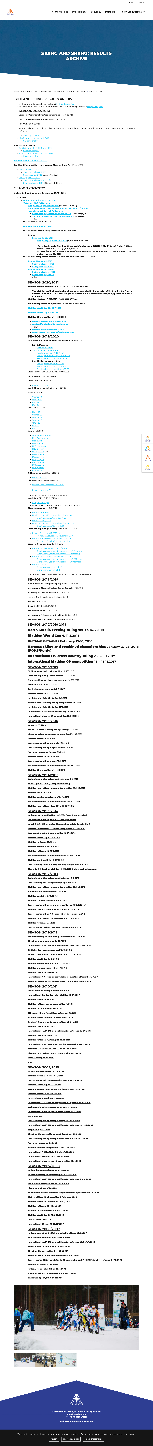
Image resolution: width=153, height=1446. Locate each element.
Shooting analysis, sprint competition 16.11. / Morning (60, 551)
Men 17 (35, 428)
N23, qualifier (38, 441)
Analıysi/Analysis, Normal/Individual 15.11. (53, 332)
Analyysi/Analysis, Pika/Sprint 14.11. (50, 324)
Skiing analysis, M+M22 (43, 264)
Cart (132, 2)
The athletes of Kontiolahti (39, 91)
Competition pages (40, 503)
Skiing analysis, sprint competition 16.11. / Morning (58, 554)
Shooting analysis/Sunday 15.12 (50, 526)
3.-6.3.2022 (49, 226)
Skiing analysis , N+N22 (43, 267)
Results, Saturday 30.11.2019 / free (47, 533)
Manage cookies (71, 1439)
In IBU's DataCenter (65, 104)
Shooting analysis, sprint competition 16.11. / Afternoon (60, 559)
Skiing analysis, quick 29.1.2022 (52, 241)
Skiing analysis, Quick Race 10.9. (43, 206)
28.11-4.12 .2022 (40, 161)
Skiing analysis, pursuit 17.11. (49, 570)
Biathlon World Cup (24, 161)
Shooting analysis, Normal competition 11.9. (53, 216)
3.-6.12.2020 (53, 312)
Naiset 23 (36, 412)
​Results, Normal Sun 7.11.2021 (41, 269)
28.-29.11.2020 (54, 308)
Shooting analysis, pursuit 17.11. (50, 567)
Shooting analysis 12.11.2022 (35, 172)
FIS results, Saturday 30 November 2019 (55, 536)
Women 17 (37, 420)
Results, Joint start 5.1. (42, 490)
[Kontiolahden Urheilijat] (147, 458)
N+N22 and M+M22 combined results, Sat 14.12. (53, 515)
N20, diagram (38, 449)
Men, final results (40, 438)
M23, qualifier (38, 457)
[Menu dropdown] (70, 12)
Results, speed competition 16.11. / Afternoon (51, 556)
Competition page (40, 385)
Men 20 (35, 405)
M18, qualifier (38, 468)
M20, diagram (38, 465)
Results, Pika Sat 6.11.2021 (40, 261)
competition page (95, 107)
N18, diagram (38, 454)
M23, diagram (38, 460)
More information (93, 1439)
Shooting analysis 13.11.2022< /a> (37, 180)
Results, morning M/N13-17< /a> (50, 353)
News (55, 12)
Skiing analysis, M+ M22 (43, 272)
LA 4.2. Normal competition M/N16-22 (35, 138)
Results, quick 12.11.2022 (29, 170)
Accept (54, 1439)
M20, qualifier (38, 462)
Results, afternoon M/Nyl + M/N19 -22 (53, 356)
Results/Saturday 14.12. (42, 513)
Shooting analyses (31, 135)
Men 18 (35, 402)
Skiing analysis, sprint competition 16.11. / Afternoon (59, 562)
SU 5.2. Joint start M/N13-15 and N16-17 (35, 148)
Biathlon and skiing (77, 91)
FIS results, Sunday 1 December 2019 (53, 541)
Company (96, 12)
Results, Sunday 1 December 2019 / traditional (52, 539)
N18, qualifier (38, 452)
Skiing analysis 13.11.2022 (34, 183)
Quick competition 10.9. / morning (39, 200)
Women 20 (37, 400)
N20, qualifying (39, 446)
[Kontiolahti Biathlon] (147, 438)
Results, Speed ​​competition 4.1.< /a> (48, 485)
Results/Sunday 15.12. (41, 521)
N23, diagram (38, 443)
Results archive (95, 91)
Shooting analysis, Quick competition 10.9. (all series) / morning (58, 208)
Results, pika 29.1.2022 (43, 238)
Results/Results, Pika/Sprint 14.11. (49, 321)
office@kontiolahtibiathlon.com (76, 1421)
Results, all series (45, 348)
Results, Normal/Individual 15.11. (48, 330)
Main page (19, 91)
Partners (110, 12)
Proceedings (79, 12)
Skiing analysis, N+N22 (43, 275)
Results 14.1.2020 (39, 478)
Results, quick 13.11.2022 (29, 178)
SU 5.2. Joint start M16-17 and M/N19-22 (36, 153)
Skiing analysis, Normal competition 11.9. (51, 214)
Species (64, 12)
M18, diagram (38, 470)
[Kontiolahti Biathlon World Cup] (147, 448)
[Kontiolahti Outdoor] (147, 467)
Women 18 (37, 397)
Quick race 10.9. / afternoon (36, 203)
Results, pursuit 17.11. (41, 564)
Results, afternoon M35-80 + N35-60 (53, 358)
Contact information (133, 12)
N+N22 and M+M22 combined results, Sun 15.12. (53, 523)
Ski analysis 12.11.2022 (32, 175)
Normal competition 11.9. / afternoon (45, 211)
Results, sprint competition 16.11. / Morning (50, 548)
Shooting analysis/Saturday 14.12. (51, 518)
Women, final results (41, 435)
